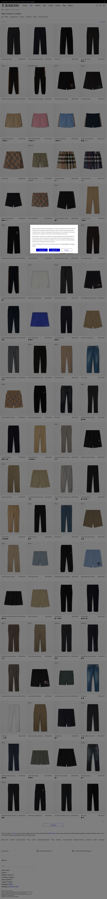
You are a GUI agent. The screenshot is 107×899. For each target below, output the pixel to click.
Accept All (42, 250)
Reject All (54, 250)
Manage (66, 250)
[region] (54, 239)
